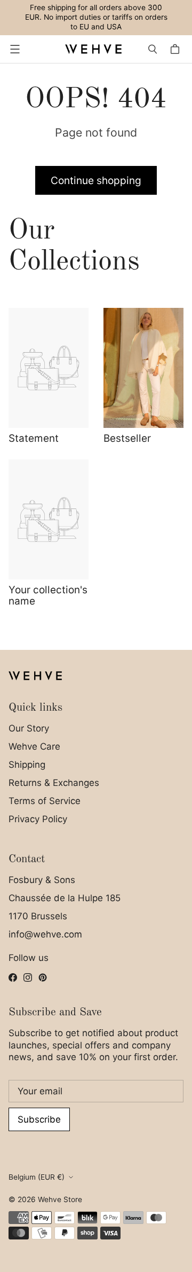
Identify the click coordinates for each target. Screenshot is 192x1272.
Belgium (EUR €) (37, 1177)
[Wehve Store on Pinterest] (42, 977)
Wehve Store (60, 1199)
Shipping (27, 764)
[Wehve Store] (93, 49)
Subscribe (39, 1119)
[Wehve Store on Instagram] (27, 977)
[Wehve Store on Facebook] (12, 977)
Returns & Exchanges (54, 782)
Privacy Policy (38, 819)
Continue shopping (96, 180)
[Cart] (176, 49)
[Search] (152, 49)
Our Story (29, 728)
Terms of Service (45, 801)
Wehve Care (34, 746)
